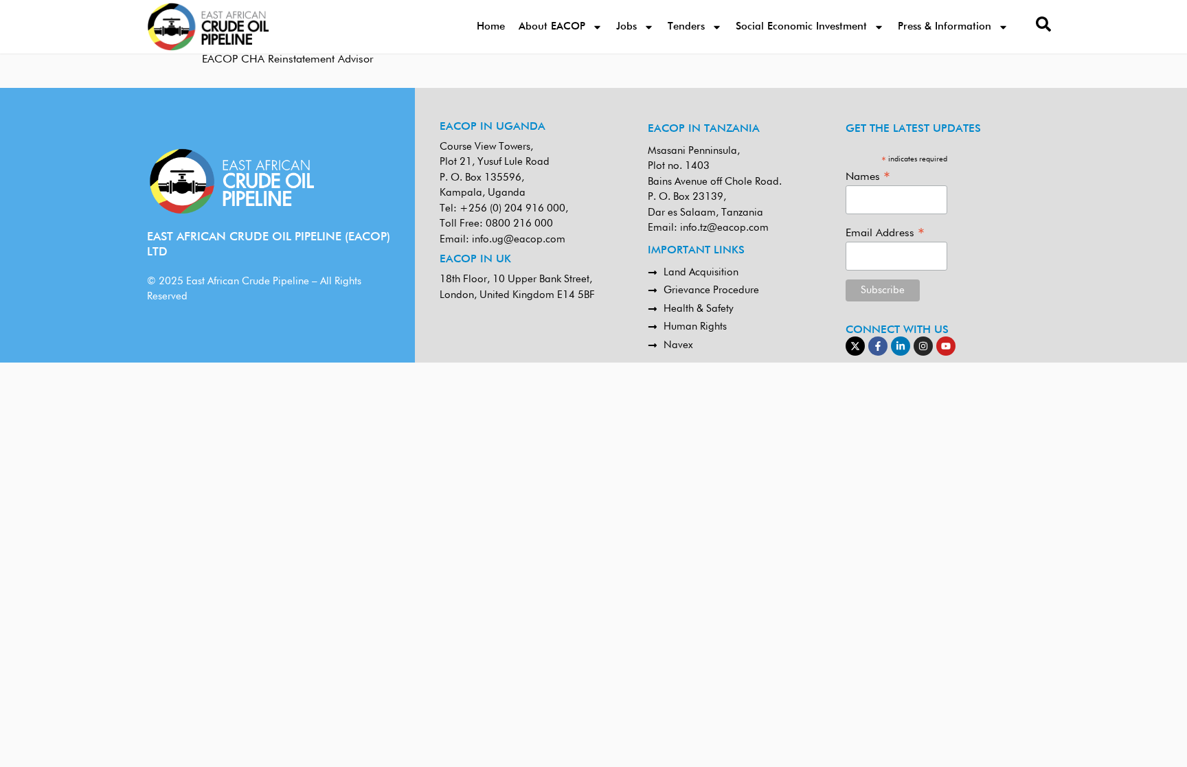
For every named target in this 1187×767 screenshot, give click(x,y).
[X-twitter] (855, 346)
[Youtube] (946, 346)
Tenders (686, 26)
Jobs (626, 26)
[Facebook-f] (878, 346)
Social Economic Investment (801, 26)
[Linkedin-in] (900, 346)
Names (868, 176)
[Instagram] (923, 346)
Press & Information (944, 26)
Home (491, 26)
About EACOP (552, 26)
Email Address (885, 233)
